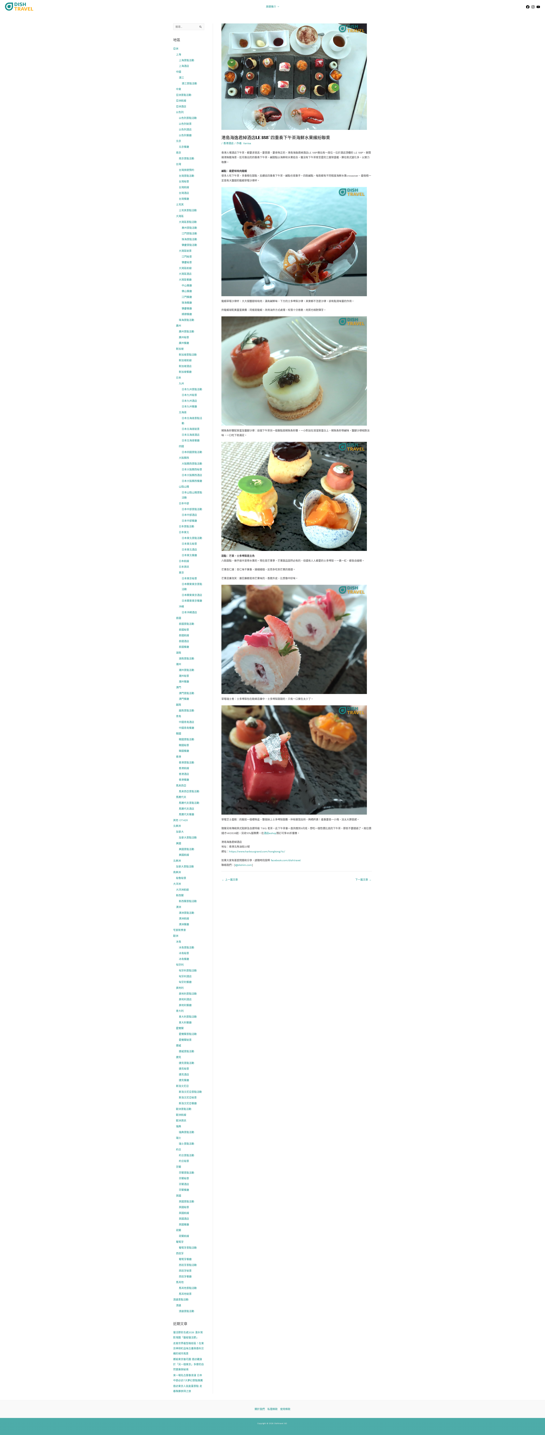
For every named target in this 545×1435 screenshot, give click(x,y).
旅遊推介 (271, 6)
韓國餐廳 (184, 750)
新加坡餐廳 (185, 371)
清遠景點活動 (180, 1299)
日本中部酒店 (189, 514)
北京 (178, 141)
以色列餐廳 (185, 135)
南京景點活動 (186, 158)
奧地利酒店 (185, 999)
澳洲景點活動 (186, 912)
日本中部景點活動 (192, 509)
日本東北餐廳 (189, 555)
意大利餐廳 (185, 1022)
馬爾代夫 (181, 797)
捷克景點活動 (186, 1063)
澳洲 (178, 907)
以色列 (180, 112)
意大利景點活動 (188, 1016)
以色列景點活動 (188, 117)
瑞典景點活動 (186, 1132)
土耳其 (180, 204)
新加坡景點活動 (188, 354)
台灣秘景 (184, 181)
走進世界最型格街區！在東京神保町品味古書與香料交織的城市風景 (188, 1348)
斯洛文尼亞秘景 (188, 1097)
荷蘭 (178, 1230)
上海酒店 (184, 65)
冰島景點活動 (186, 947)
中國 (178, 71)
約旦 (178, 1149)
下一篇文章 (363, 879)
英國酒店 (184, 1218)
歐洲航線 (181, 1114)
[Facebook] (528, 7)
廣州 (178, 325)
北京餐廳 (184, 146)
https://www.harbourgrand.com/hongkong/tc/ (257, 851)
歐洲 (175, 935)
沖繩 (181, 606)
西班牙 (180, 1253)
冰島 (178, 941)
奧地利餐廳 (185, 1005)
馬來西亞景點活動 (189, 791)
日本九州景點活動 (192, 389)
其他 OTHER (180, 820)
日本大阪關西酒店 (192, 475)
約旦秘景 (184, 1161)
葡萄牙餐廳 (185, 1259)
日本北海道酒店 (191, 434)
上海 (178, 54)
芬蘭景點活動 (186, 1172)
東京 (181, 572)
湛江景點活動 (189, 83)
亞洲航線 (181, 100)
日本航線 (184, 561)
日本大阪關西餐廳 (192, 480)
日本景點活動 (186, 526)
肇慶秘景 (187, 262)
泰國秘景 (184, 629)
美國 (178, 843)
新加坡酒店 (185, 366)
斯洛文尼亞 (182, 1086)
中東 (178, 89)
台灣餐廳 (184, 198)
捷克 (178, 1057)
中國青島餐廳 (186, 727)
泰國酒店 (184, 641)
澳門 (178, 687)
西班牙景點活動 (188, 1265)
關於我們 (260, 1409)
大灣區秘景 (185, 250)
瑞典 (178, 1126)
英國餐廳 (184, 1224)
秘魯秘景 (181, 878)
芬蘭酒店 (184, 1184)
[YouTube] (538, 7)
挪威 (178, 1045)
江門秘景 (187, 256)
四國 (181, 446)
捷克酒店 (184, 1074)
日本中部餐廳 (189, 520)
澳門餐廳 (184, 698)
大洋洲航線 (182, 889)
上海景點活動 (186, 60)
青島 (178, 716)
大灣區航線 (185, 268)
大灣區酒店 (185, 273)
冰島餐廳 (184, 959)
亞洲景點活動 (183, 94)
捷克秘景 (184, 1068)
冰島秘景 (184, 953)
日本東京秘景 (189, 578)
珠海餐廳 (187, 302)
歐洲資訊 (181, 1120)
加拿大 (180, 831)
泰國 (178, 618)
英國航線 (184, 1213)
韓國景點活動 (186, 739)
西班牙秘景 (185, 1270)
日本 (178, 377)
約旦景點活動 (186, 1155)
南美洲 (177, 872)
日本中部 (184, 503)
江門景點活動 (189, 233)
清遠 (178, 1305)
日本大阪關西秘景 (192, 469)
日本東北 (184, 532)
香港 (178, 756)
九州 (181, 383)
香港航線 (184, 768)
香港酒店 (184, 774)
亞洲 (175, 48)
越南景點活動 (186, 710)
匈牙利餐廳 (185, 982)
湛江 (181, 77)
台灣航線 (184, 187)
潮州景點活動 (186, 670)
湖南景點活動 (186, 658)
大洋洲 (177, 883)
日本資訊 (184, 566)
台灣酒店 (184, 193)
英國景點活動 (186, 1201)
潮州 (178, 664)
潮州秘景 (184, 675)
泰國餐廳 (184, 646)
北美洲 (177, 825)
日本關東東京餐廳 (192, 600)
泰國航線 (184, 635)
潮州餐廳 (184, 681)
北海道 (182, 412)
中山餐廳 (187, 285)
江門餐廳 (187, 296)
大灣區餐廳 (185, 279)
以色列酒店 (185, 129)
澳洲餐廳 (184, 924)
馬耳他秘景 (185, 1293)
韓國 (178, 733)
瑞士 (178, 1137)
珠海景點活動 (189, 239)
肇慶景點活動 (189, 244)
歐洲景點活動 (183, 1109)
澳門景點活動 (186, 693)
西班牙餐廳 (185, 1276)
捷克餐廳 (184, 1080)
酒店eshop (270, 833)
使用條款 (285, 1409)
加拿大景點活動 (188, 837)
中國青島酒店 (186, 722)
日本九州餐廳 (189, 406)
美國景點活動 (186, 849)
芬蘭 (178, 1166)
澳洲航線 (184, 918)
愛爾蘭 (180, 1028)
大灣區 (180, 216)
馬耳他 (180, 1282)
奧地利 (180, 987)
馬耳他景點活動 (188, 1288)
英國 (178, 1195)
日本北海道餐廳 (191, 440)
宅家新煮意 (179, 930)
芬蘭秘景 (184, 1178)
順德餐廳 (187, 314)
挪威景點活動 (186, 1051)
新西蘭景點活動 (188, 901)
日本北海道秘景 (191, 428)
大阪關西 (184, 457)
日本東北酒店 (189, 549)
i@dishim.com (243, 864)
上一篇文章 (230, 879)
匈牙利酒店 (185, 976)
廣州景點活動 (186, 331)
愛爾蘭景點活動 (188, 1034)
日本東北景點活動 (192, 538)
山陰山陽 (184, 486)
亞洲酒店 (181, 106)
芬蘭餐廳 (184, 1189)
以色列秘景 (185, 123)
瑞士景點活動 (186, 1143)
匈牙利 (180, 964)
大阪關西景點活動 (192, 463)
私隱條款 (272, 1409)
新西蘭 (180, 895)
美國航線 (184, 854)
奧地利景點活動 (188, 993)
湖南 (178, 652)
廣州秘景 (184, 337)
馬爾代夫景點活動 (189, 802)
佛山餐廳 (187, 291)
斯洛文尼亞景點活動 (190, 1091)
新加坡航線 (185, 360)
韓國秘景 (184, 745)
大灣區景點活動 (188, 221)
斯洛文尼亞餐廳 (188, 1103)
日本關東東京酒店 (192, 595)
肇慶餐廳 (187, 308)
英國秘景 (184, 1207)
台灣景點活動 (186, 175)
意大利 (180, 1010)
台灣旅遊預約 (186, 169)
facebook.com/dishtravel (285, 860)
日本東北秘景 (189, 543)
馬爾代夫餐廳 (186, 814)
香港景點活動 (186, 762)
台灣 (178, 164)
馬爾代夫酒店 (186, 808)
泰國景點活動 (186, 623)
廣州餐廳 (184, 343)
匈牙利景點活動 (188, 970)
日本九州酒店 (189, 400)
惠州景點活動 (189, 227)
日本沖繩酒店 (189, 612)
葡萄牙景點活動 (188, 1247)
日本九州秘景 (189, 395)
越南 (178, 704)
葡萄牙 (180, 1241)
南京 (178, 152)
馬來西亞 (181, 785)
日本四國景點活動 (192, 452)
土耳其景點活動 (188, 210)
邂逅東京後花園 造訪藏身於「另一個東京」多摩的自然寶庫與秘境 (188, 1364)
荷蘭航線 (184, 1236)
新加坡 (180, 348)
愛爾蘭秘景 (185, 1039)
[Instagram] (533, 7)
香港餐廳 (184, 779)
